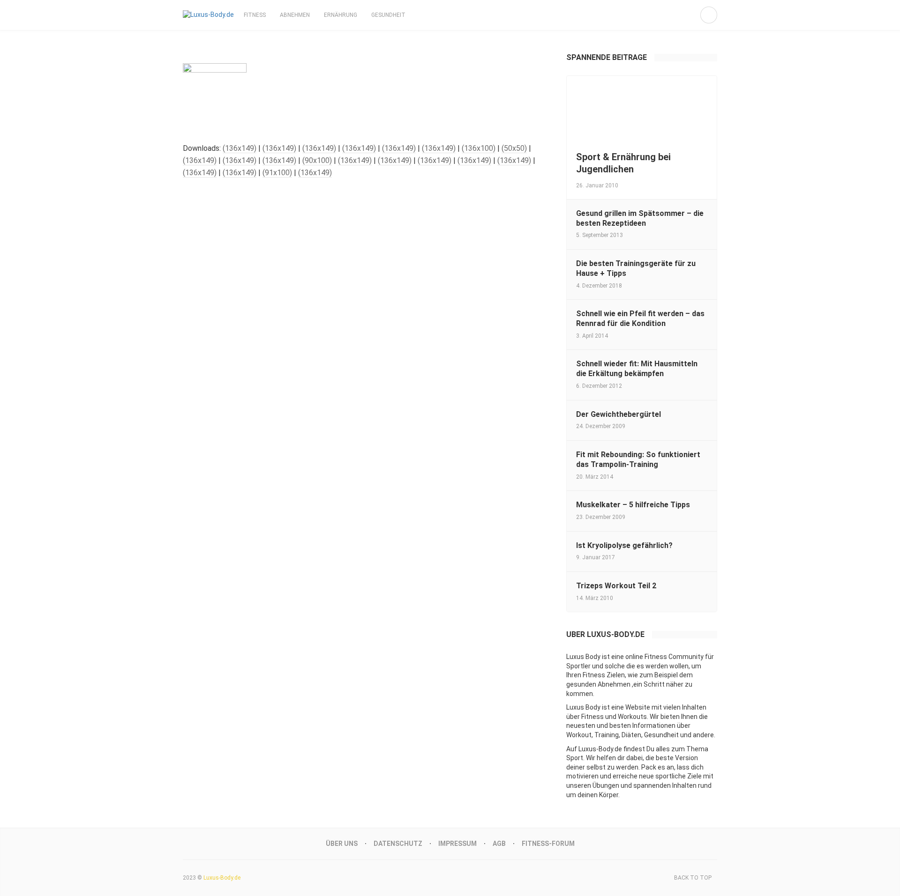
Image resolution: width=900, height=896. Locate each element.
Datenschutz (398, 843)
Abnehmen (295, 15)
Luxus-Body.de (221, 877)
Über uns (342, 843)
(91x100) (277, 172)
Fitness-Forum (548, 843)
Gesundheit (388, 15)
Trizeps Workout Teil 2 (616, 585)
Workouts (632, 716)
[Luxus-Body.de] (208, 15)
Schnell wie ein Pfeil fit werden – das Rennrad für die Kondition (640, 318)
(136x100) (478, 148)
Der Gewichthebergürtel (618, 414)
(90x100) (317, 160)
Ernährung (340, 15)
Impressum (457, 843)
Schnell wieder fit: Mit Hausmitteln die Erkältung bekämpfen (637, 368)
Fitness (255, 15)
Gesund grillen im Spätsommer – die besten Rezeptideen (640, 218)
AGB (499, 843)
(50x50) (514, 148)
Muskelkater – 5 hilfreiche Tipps (633, 504)
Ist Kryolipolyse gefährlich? (624, 545)
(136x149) (239, 148)
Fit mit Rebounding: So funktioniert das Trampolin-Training (638, 459)
